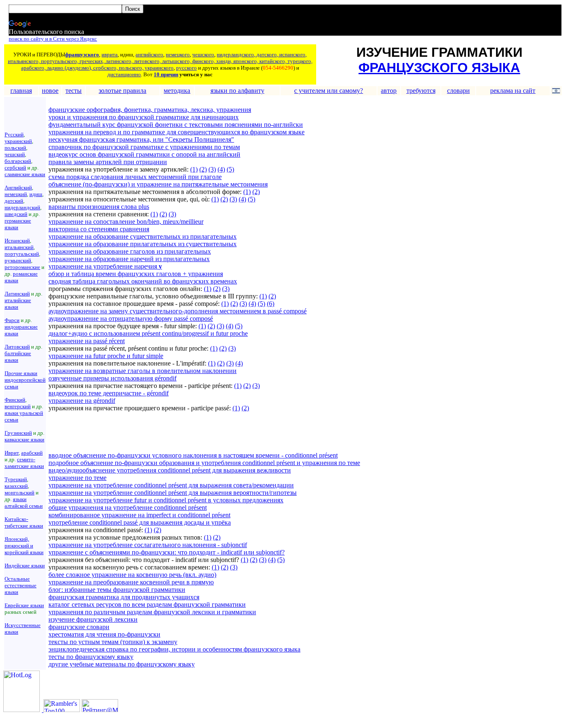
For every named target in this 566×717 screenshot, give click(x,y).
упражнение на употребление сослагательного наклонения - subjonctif (147, 544)
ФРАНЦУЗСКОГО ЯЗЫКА (439, 67)
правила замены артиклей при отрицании (107, 161)
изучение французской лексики (93, 619)
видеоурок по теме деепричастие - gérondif (108, 393)
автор (389, 90)
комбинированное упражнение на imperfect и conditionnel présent (139, 514)
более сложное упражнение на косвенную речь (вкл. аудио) (132, 574)
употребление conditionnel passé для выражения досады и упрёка (139, 522)
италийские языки (18, 303)
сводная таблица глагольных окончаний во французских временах (142, 281)
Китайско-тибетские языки (24, 522)
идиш (35, 194)
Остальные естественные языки (20, 585)
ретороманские (22, 267)
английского (149, 54)
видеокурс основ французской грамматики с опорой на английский (144, 154)
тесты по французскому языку (90, 656)
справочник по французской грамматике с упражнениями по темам (144, 146)
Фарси (12, 320)
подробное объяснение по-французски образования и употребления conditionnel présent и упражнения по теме (204, 462)
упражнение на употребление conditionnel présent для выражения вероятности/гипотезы (172, 492)
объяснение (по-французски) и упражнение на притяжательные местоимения (158, 184)
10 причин (166, 74)
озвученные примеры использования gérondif (112, 378)
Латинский (17, 294)
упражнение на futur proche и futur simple (105, 355)
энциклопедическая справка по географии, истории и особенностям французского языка (174, 649)
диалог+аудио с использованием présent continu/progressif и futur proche (148, 333)
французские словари (78, 626)
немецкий (16, 194)
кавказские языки (24, 439)
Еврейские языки (24, 605)
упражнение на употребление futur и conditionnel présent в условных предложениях (165, 500)
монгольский (19, 492)
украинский (18, 141)
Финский (15, 400)
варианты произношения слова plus (98, 206)
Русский (14, 134)
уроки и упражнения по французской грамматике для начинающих (143, 117)
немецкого (178, 54)
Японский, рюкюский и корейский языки (24, 545)
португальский (22, 254)
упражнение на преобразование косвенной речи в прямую (131, 582)
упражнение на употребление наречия (105, 266)
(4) (221, 169)
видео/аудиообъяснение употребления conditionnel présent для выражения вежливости (169, 470)
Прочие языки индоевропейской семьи (25, 380)
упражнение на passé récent (86, 340)
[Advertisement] (145, 431)
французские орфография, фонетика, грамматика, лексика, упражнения (149, 109)
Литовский (17, 347)
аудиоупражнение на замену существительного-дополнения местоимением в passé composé (177, 311)
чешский (15, 154)
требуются (420, 90)
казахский (16, 486)
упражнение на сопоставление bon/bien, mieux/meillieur (125, 221)
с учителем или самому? (328, 90)
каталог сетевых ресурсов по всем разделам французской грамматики (147, 604)
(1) (194, 169)
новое (50, 90)
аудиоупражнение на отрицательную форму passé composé (130, 318)
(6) (270, 303)
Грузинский (18, 433)
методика (177, 90)
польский (15, 148)
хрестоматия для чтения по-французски (104, 634)
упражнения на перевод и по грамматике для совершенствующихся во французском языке (176, 132)
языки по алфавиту (237, 90)
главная (21, 90)
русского (186, 68)
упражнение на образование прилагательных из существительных (142, 243)
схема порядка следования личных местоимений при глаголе (135, 176)
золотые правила (122, 90)
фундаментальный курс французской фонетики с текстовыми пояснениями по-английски (175, 124)
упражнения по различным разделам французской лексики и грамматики (152, 611)
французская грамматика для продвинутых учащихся (123, 597)
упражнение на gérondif (81, 400)
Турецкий (16, 479)
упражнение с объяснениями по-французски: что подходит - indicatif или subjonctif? (166, 552)
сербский (15, 168)
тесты (73, 90)
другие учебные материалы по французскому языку (121, 664)
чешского (203, 54)
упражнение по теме (77, 477)
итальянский (19, 247)
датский (14, 201)
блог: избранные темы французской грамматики (116, 589)
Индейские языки (25, 565)
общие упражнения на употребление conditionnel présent (127, 507)
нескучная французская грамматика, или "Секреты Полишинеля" (141, 139)
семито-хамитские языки (24, 462)
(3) (212, 169)
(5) (230, 169)
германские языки (18, 224)
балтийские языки (18, 356)
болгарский (18, 161)
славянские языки (25, 174)
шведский (16, 214)
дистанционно (124, 74)
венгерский (18, 406)
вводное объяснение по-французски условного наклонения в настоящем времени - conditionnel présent (193, 455)
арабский (32, 453)
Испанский (17, 240)
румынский (18, 260)
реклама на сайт (512, 90)
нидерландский (22, 207)
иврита (110, 54)
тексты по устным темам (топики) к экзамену (112, 641)
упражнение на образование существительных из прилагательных (142, 236)
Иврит (12, 453)
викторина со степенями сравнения (98, 229)
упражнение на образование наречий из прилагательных (129, 258)
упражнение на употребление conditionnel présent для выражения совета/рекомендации (171, 485)
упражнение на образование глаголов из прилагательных (129, 251)
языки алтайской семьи (24, 502)
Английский (18, 187)
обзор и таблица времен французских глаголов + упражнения (135, 273)
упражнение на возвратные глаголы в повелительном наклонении (142, 370)
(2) (203, 169)
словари (458, 90)
